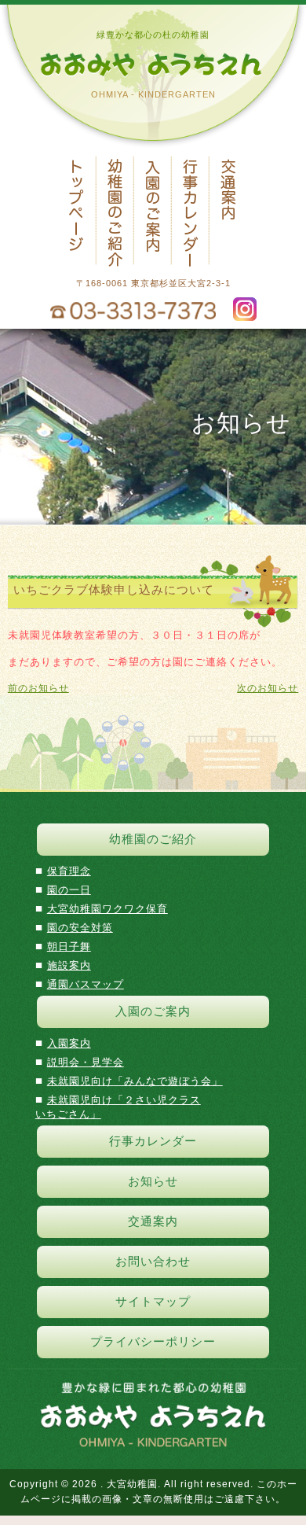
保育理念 (69, 871)
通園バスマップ (85, 984)
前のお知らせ (38, 688)
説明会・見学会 (85, 1062)
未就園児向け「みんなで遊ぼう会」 (135, 1081)
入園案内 (69, 1043)
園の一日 (69, 890)
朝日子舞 (69, 946)
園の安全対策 (80, 928)
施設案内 (69, 965)
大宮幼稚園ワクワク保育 (107, 909)
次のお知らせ (267, 688)
